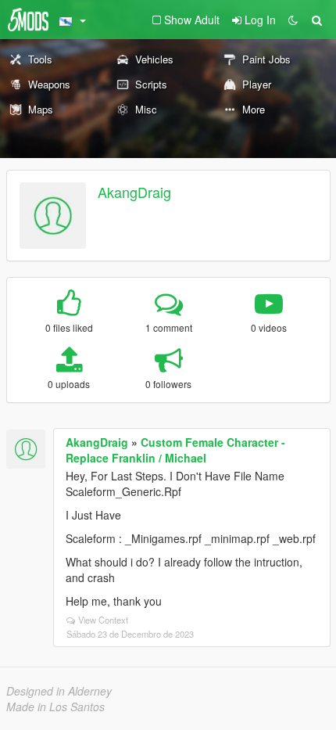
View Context (103, 619)
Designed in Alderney (59, 691)
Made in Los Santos (55, 706)
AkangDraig (134, 192)
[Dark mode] (293, 19)
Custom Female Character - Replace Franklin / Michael (175, 450)
